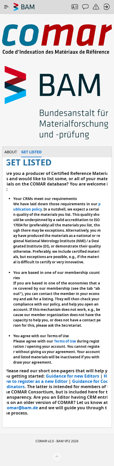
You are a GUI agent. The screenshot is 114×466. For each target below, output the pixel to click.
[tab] (10, 152)
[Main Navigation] (6, 7)
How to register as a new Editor (56, 378)
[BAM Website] (57, 103)
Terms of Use (65, 341)
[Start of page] (57, 456)
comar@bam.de (21, 408)
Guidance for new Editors (72, 376)
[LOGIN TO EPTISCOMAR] (106, 7)
